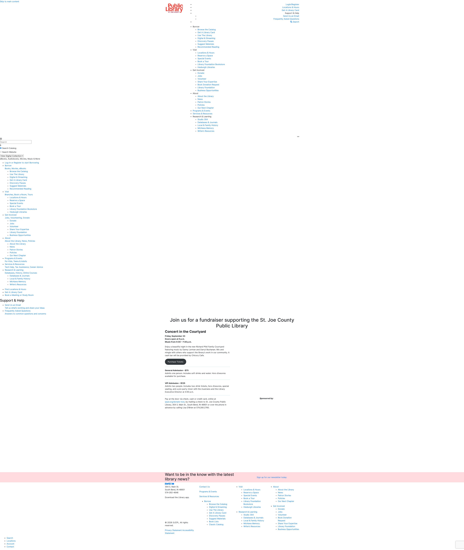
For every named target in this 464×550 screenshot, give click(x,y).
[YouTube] (173, 484)
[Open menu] (298, 136)
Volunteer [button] (202, 79)
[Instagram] (171, 484)
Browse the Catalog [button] (207, 29)
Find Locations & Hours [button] (15, 289)
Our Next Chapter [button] (206, 108)
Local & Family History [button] (208, 125)
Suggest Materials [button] (206, 44)
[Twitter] (168, 484)
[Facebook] (166, 484)
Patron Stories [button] (204, 102)
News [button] (200, 99)
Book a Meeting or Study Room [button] (19, 295)
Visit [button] (195, 50)
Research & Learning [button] (202, 116)
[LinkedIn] (169, 484)
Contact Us (204, 486)
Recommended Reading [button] (208, 47)
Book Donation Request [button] (208, 84)
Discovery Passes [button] (206, 41)
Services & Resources (209, 496)
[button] (292, 4)
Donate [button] (201, 73)
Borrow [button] (196, 26)
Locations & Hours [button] (206, 52)
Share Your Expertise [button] (207, 81)
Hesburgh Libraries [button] (206, 67)
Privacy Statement (173, 530)
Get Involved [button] (198, 70)
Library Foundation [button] (206, 87)
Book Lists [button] (214, 521)
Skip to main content (9, 1)
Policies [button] (201, 105)
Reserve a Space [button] (205, 55)
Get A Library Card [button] (206, 32)
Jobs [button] (200, 76)
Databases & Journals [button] (207, 122)
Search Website (9, 152)
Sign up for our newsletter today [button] (272, 477)
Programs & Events (208, 491)
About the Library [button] (206, 96)
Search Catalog (9, 148)
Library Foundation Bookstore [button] (211, 64)
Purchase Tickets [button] (175, 362)
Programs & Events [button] (201, 110)
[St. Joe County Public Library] (174, 8)
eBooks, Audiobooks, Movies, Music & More (20, 159)
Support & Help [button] (292, 13)
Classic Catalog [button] (216, 524)
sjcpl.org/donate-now (175, 402)
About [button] (195, 93)
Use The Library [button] (205, 35)
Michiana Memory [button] (206, 128)
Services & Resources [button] (202, 113)
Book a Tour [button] (203, 61)
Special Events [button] (204, 58)
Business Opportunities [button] (208, 90)
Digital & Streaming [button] (206, 38)
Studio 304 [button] (203, 119)
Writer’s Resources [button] (206, 131)
